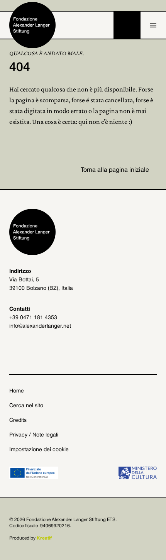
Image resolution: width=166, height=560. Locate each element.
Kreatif (44, 538)
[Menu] (153, 25)
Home (16, 391)
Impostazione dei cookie (39, 449)
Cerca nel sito (26, 405)
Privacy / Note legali (33, 435)
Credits (18, 420)
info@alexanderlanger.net (40, 326)
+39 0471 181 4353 (33, 317)
